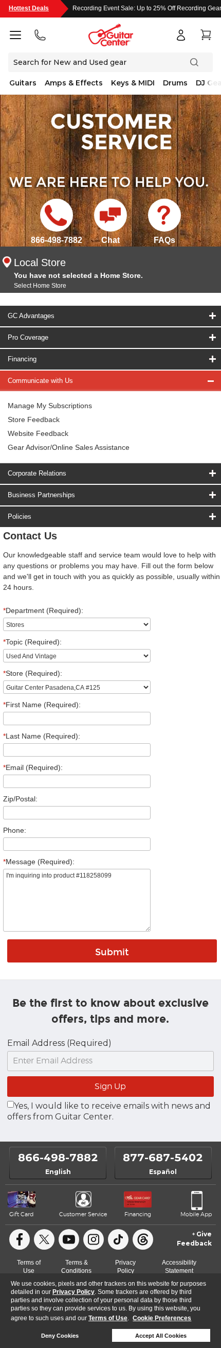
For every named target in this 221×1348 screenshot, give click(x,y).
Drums (175, 82)
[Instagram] (93, 1239)
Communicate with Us (40, 380)
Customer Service (83, 1214)
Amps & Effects (74, 82)
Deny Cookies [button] (60, 1336)
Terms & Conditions (76, 1266)
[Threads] (143, 1239)
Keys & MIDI (133, 82)
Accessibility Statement (179, 1266)
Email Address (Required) (59, 1043)
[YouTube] (69, 1239)
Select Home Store (40, 285)
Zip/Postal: (20, 799)
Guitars (22, 82)
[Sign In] (181, 35)
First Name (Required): (42, 705)
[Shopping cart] (205, 35)
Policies (19, 516)
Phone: (14, 830)
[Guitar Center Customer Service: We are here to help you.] (110, 130)
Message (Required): (39, 861)
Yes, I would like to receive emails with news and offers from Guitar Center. (109, 1111)
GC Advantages (31, 316)
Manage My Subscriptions (50, 405)
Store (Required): (32, 673)
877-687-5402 (163, 1157)
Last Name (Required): (41, 736)
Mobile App (196, 1214)
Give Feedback (194, 1238)
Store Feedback (34, 419)
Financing (22, 359)
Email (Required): (33, 767)
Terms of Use (107, 1318)
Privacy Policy (73, 1292)
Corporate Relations (37, 473)
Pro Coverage (28, 337)
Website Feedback (38, 433)
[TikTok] (118, 1239)
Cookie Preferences (162, 1318)
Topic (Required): (32, 642)
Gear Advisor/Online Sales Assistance (69, 447)
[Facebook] (19, 1239)
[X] (44, 1239)
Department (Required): (43, 610)
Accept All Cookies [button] (161, 1336)
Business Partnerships (41, 495)
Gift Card (21, 1214)
